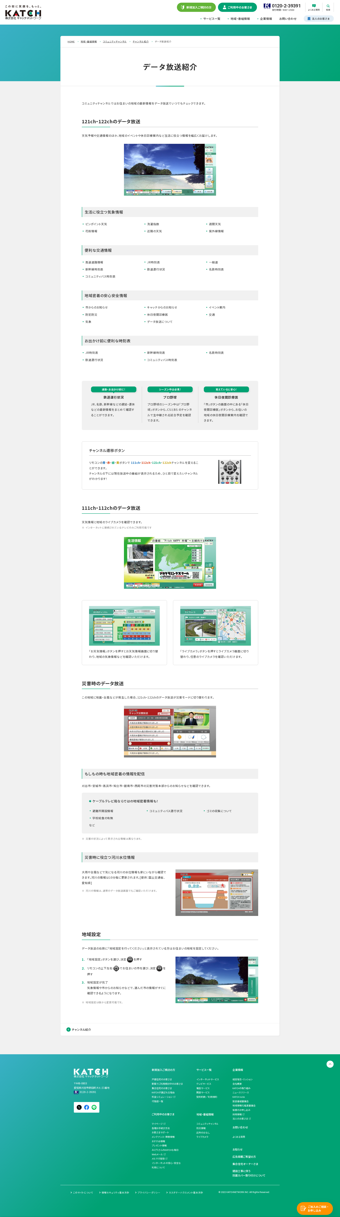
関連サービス (203, 1092)
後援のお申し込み (241, 1110)
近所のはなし (203, 1132)
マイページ (157, 1123)
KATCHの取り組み (242, 1088)
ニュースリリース (241, 1092)
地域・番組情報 (240, 18)
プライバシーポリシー (149, 1192)
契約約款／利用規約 (206, 1096)
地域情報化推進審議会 (244, 1105)
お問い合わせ (288, 18)
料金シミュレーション (162, 1096)
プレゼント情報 (159, 1145)
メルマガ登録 (158, 1158)
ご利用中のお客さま (163, 1114)
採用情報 (237, 1114)
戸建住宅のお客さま (162, 1079)
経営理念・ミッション (243, 1079)
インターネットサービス (207, 1079)
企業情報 (266, 18)
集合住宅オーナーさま (245, 1164)
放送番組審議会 (241, 1101)
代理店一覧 (157, 1101)
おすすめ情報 (158, 1141)
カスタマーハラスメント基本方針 (186, 1192)
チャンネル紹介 (81, 1029)
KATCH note (239, 1096)
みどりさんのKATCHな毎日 (165, 1150)
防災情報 (201, 1128)
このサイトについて (83, 1192)
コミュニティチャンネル (207, 1123)
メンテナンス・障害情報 (163, 1136)
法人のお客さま (240, 1118)
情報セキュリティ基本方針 (115, 1192)
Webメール (157, 1154)
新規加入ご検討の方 (163, 1070)
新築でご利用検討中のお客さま (167, 1083)
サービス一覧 (211, 18)
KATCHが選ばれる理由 (163, 1092)
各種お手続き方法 (161, 1128)
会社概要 (237, 1083)
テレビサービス (203, 1083)
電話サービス (203, 1088)
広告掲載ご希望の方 (244, 1156)
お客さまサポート (160, 1132)
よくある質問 (239, 1136)
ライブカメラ (202, 1136)
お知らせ (237, 1149)
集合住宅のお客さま (162, 1088)
